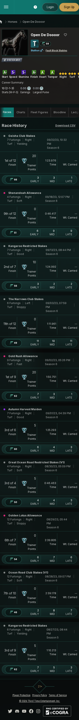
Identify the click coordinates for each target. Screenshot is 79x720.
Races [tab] (7, 112)
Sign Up (69, 7)
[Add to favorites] (65, 35)
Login (50, 7)
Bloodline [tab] (60, 112)
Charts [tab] (20, 112)
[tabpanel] (39, 399)
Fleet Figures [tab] (39, 112)
